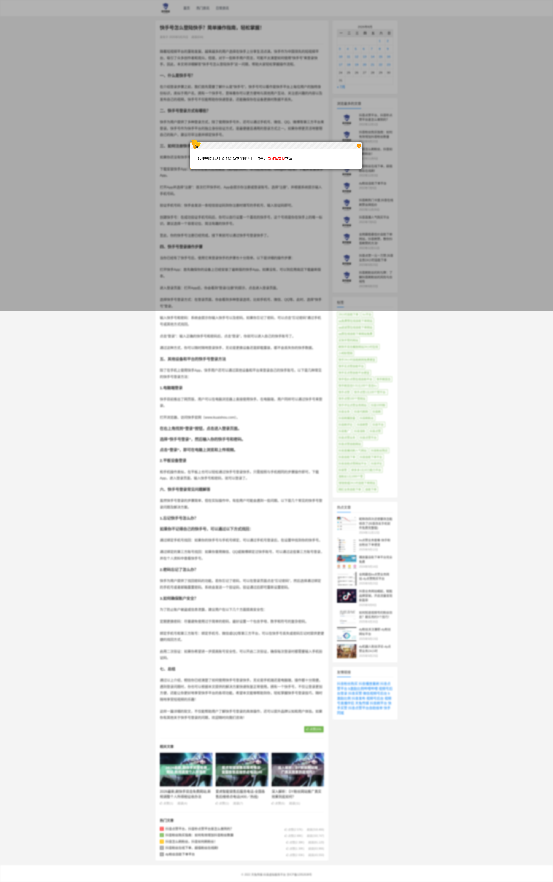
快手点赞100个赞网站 (351, 398)
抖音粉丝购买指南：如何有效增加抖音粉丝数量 (199, 835)
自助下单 (371, 489)
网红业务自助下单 (349, 489)
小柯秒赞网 (345, 353)
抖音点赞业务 (346, 437)
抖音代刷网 (361, 411)
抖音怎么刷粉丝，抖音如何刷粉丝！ (191, 841)
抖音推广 (344, 431)
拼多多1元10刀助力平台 (366, 470)
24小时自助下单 (348, 314)
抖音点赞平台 (368, 437)
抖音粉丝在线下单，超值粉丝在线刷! (191, 848)
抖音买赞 (355, 693)
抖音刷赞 (362, 424)
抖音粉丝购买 (379, 450)
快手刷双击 (384, 379)
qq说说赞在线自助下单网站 (355, 327)
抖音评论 (376, 463)
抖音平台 (378, 424)
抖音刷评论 (345, 424)
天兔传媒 (362, 703)
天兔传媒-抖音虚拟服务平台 (268, 874)
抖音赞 (342, 470)
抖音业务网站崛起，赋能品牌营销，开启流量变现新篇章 (375, 595)
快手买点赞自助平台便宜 (353, 372)
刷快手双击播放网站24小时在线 (358, 346)
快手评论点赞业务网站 (352, 405)
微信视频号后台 (375, 693)
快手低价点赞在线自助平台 (355, 379)
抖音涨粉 (359, 431)
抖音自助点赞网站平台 (352, 463)
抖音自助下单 (346, 457)
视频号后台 (375, 698)
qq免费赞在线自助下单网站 (355, 320)
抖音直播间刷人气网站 (352, 450)
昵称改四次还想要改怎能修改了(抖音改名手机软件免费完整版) (375, 523)
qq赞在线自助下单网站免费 (355, 333)
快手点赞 (344, 392)
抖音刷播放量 (346, 418)
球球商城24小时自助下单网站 (356, 483)
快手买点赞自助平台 (351, 366)
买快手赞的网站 (348, 340)
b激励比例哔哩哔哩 (363, 689)
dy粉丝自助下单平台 (180, 854)
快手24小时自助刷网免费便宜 (356, 359)
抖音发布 (358, 698)
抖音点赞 (375, 431)
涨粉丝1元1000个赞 (350, 476)
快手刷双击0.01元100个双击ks (357, 385)
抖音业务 (344, 411)
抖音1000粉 (378, 405)
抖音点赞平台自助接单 (365, 708)
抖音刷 (376, 411)
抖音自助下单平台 (371, 457)
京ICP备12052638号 (299, 874)
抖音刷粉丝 (367, 418)
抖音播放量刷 (369, 684)
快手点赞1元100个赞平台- (370, 392)
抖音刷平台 (378, 703)
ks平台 (367, 314)
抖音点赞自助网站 (349, 444)
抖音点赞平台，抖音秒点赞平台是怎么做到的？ (199, 829)
